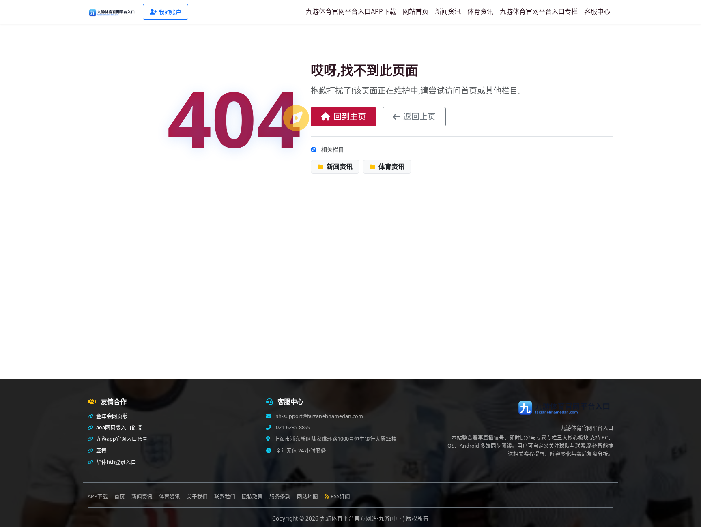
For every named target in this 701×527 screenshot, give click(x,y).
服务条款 (279, 496)
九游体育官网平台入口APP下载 (351, 11)
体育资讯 (480, 11)
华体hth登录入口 (115, 461)
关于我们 (197, 496)
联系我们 (224, 496)
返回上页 (419, 116)
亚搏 (101, 450)
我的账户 (170, 12)
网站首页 (415, 11)
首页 (119, 496)
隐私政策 (252, 496)
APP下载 (98, 496)
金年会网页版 (111, 416)
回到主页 (349, 116)
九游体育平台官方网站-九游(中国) (363, 518)
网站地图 (307, 496)
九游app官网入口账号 (121, 438)
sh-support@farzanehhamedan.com (319, 416)
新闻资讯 (448, 11)
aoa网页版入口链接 (118, 427)
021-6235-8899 (292, 427)
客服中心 (597, 11)
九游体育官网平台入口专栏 (539, 11)
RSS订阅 (340, 496)
